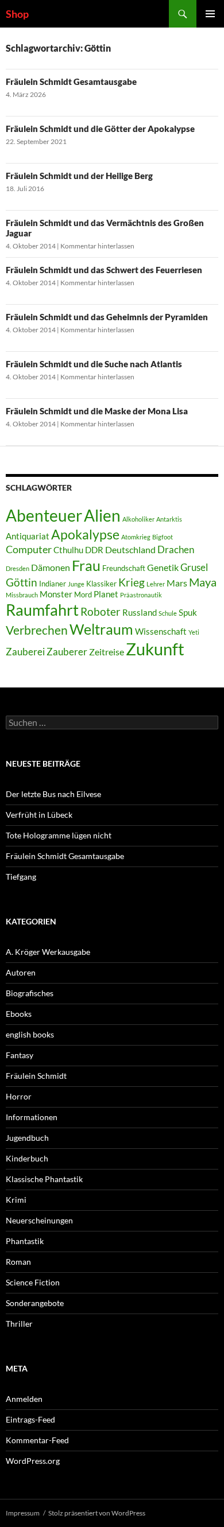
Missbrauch (22, 595)
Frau (86, 565)
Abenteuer (44, 515)
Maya (203, 582)
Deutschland (130, 549)
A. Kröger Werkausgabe (48, 952)
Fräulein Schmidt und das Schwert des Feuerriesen (104, 270)
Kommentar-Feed (37, 1440)
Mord (83, 594)
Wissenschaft (161, 631)
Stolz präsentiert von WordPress (96, 1513)
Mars (177, 582)
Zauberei (25, 652)
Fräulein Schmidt (36, 1076)
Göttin (21, 582)
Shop (17, 13)
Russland (139, 612)
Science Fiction (33, 1282)
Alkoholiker (138, 519)
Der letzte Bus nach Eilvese (53, 794)
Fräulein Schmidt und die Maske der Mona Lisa (97, 411)
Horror (19, 1096)
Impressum (23, 1513)
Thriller (19, 1323)
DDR (94, 550)
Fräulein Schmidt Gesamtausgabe (71, 81)
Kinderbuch (27, 1158)
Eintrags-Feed (30, 1419)
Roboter (100, 611)
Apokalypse (85, 534)
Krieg (131, 582)
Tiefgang (21, 876)
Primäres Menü (210, 14)
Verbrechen (37, 630)
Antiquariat (27, 536)
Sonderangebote (35, 1303)
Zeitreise (106, 651)
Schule (168, 613)
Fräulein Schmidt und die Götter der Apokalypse (100, 128)
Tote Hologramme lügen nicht (58, 835)
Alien (102, 515)
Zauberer (67, 652)
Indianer (52, 583)
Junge (76, 584)
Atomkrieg (135, 537)
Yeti (193, 632)
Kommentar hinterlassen (97, 246)
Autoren (21, 972)
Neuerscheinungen (39, 1220)
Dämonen (50, 567)
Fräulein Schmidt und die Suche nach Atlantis (94, 364)
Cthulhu (68, 550)
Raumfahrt (42, 610)
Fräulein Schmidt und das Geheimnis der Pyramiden (107, 317)
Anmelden (24, 1399)
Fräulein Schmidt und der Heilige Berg (79, 175)
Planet (106, 594)
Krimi (16, 1199)
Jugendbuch (27, 1138)
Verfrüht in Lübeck (39, 814)
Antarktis (169, 519)
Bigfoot (162, 537)
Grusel (194, 567)
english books (30, 1034)
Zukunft (155, 649)
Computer (29, 549)
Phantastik (25, 1241)
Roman (18, 1261)
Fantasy (19, 1055)
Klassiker (101, 583)
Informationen (31, 1117)
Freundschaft (123, 568)
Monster (56, 594)
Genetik (163, 567)
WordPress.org (33, 1461)
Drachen (175, 549)
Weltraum (101, 629)
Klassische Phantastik (44, 1179)
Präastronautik (141, 595)
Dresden (17, 568)
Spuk (188, 612)
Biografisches (29, 993)
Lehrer (155, 584)
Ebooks (19, 1014)
